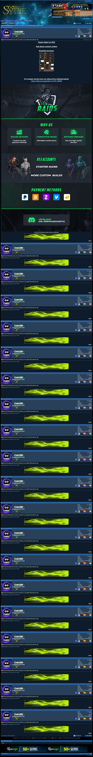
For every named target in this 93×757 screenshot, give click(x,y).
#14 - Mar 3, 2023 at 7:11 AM (6, 554)
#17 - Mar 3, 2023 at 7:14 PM (7, 632)
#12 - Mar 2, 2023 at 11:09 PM (7, 502)
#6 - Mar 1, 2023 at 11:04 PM (7, 347)
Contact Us (81, 753)
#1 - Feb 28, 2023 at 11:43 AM (7, 27)
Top (89, 753)
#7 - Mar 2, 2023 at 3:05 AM (6, 373)
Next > (90, 23)
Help (84, 753)
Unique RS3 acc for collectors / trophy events (22, 738)
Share (90, 241)
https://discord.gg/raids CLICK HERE (46, 81)
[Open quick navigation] (91, 20)
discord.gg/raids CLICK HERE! (13, 257)
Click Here (90, 32)
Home (87, 753)
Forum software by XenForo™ (9, 755)
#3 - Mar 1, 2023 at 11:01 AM (6, 269)
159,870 (90, 29)
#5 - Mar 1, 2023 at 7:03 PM (6, 321)
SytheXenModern (4, 753)
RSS (90, 753)
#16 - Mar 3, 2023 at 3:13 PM (7, 606)
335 (87, 23)
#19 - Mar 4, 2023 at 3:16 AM (7, 684)
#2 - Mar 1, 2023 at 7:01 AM (6, 243)
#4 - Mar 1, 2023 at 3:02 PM (6, 295)
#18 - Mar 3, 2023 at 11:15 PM (7, 658)
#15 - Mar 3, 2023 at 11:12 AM (7, 580)
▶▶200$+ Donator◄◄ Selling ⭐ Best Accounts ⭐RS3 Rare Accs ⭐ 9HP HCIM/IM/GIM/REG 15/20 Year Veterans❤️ (56, 738)
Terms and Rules (90, 755)
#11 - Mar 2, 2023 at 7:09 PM (7, 476)
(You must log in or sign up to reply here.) (8, 735)
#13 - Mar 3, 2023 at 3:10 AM (7, 528)
